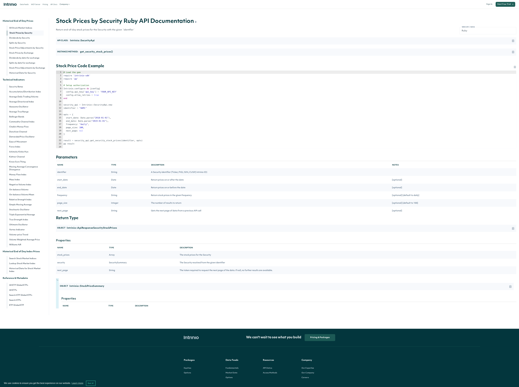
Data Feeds (24, 4)
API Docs (53, 4)
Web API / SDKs (468, 27)
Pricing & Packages (320, 338)
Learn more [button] (77, 383)
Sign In (489, 4)
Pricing (45, 4)
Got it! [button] (91, 383)
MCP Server (35, 4)
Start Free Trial (504, 4)
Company (64, 4)
